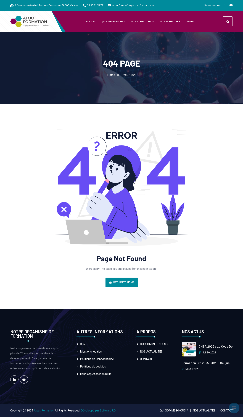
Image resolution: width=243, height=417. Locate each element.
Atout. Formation (44, 410)
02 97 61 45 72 (95, 5)
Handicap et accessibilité (96, 374)
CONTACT (191, 21)
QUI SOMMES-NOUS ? (113, 21)
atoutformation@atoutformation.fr (133, 5)
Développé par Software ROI (99, 410)
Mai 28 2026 (192, 369)
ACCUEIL (91, 21)
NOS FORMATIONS (141, 21)
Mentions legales (91, 351)
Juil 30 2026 (209, 352)
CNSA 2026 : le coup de (216, 346)
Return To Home (123, 282)
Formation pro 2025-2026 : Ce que (206, 363)
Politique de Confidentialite (97, 359)
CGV (82, 344)
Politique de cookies (93, 366)
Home (111, 75)
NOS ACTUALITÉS (170, 21)
